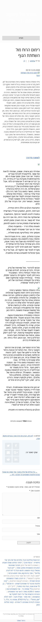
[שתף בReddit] (8, 459)
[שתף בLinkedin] (16, 459)
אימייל (37, 526)
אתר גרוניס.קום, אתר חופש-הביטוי (20, 573)
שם (38, 518)
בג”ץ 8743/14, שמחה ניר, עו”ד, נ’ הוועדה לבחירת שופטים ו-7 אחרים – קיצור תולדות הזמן (22, 602)
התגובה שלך (34, 491)
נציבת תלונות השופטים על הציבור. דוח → (25, 475)
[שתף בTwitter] (8, 446)
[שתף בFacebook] (16, 446)
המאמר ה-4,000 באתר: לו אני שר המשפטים (24, 592)
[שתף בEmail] (8, 452)
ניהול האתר (21, 621)
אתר (38, 534)
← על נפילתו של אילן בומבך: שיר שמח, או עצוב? (19, 472)
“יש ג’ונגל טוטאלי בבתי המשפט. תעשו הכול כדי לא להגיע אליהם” (23, 570)
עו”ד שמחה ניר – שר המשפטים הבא (20, 589)
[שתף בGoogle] (16, 452)
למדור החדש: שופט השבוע (12, 563)
